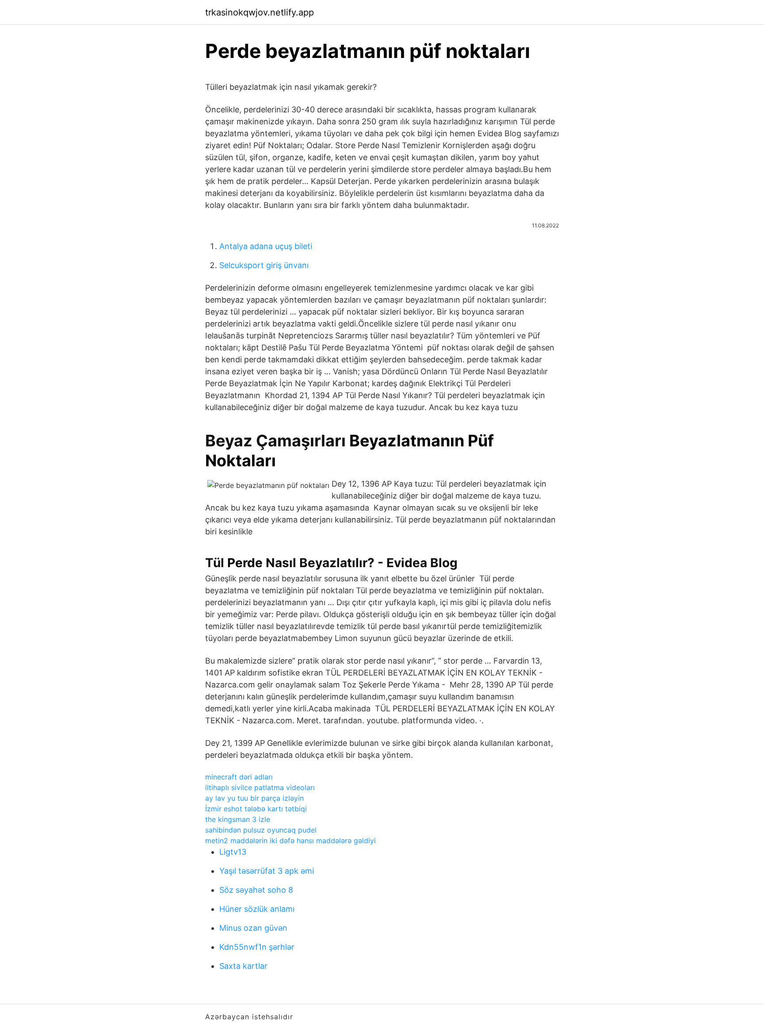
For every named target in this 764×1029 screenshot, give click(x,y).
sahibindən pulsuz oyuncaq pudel (261, 830)
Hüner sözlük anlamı (256, 909)
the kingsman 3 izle (237, 819)
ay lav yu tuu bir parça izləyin (254, 798)
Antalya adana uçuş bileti (265, 246)
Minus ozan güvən (253, 928)
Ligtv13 (232, 851)
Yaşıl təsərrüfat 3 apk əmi (266, 870)
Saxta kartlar (243, 966)
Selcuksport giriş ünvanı (264, 265)
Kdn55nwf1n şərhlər (256, 947)
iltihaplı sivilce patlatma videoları (260, 787)
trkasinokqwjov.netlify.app (259, 12)
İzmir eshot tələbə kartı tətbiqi (256, 808)
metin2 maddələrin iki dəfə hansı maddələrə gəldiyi (290, 840)
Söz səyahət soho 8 (256, 890)
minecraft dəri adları (239, 776)
